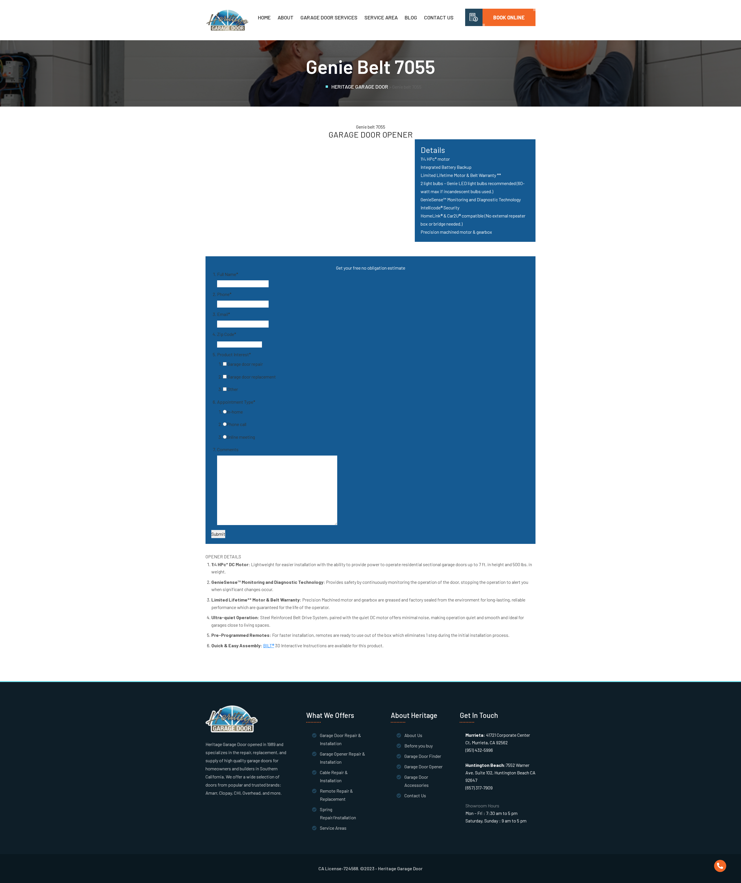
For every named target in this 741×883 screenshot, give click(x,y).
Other (233, 389)
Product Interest (234, 354)
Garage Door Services (328, 17)
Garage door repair (245, 364)
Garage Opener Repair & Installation (342, 758)
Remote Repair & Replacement (336, 795)
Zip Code (226, 334)
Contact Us (439, 17)
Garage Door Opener (423, 766)
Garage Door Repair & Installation (340, 739)
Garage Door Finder (422, 756)
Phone (224, 294)
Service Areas (333, 828)
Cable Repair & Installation (334, 776)
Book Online (509, 17)
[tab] (370, 557)
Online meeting (241, 437)
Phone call (236, 424)
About (286, 17)
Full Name (227, 274)
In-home (235, 411)
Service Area (381, 17)
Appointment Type (236, 402)
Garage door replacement (252, 376)
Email (223, 314)
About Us (413, 735)
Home (264, 17)
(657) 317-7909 (479, 787)
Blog (411, 17)
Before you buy (418, 745)
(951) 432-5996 (479, 750)
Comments (228, 449)
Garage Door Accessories (416, 781)
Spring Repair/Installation (338, 813)
